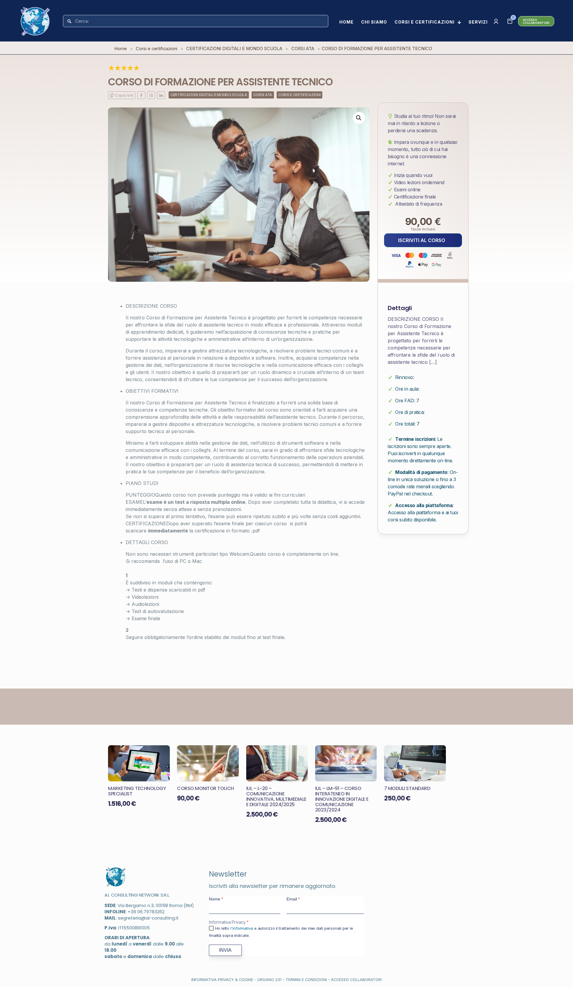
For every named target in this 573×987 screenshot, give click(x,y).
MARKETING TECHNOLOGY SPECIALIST (137, 791)
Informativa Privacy (229, 922)
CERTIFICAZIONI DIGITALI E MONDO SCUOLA (234, 48)
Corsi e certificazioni (156, 48)
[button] (359, 118)
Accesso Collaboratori (356, 979)
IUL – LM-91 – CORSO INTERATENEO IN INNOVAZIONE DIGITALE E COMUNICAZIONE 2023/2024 (342, 799)
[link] (115, 877)
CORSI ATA (302, 48)
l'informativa (241, 928)
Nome (216, 899)
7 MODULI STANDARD (407, 788)
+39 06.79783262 (146, 912)
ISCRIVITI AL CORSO (421, 240)
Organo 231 (269, 979)
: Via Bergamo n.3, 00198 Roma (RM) (149, 905)
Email (293, 899)
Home (120, 48)
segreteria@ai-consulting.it (148, 918)
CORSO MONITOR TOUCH (205, 788)
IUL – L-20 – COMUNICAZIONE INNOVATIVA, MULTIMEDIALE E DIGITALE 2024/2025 (276, 796)
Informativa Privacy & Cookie (222, 979)
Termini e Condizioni (306, 979)
